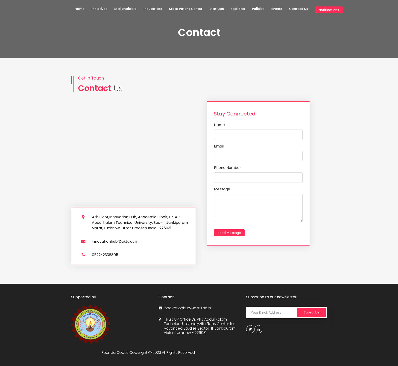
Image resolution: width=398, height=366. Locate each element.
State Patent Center (185, 8)
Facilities (238, 8)
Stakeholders (125, 8)
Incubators (152, 8)
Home (80, 8)
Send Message (229, 232)
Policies (258, 8)
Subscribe (311, 312)
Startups (216, 8)
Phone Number (227, 167)
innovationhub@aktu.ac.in (115, 241)
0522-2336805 (105, 254)
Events (276, 8)
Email (219, 146)
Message (222, 189)
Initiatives (99, 8)
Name (219, 124)
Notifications (329, 10)
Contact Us (298, 8)
